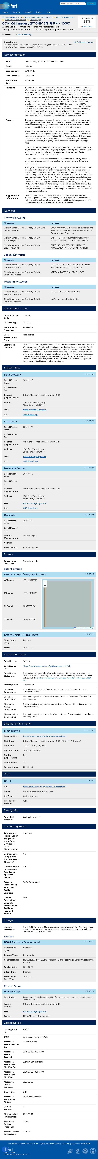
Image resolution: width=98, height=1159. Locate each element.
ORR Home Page (30, 414)
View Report (88, 26)
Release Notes (32, 1144)
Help (48, 12)
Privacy (58, 1144)
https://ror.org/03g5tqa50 (34, 409)
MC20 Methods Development (15, 20)
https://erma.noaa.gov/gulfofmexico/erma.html (44, 736)
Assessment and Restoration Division (38, 17)
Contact (22, 1144)
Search (28, 12)
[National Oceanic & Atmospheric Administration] (85, 1153)
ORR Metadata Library (13, 17)
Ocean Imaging (35, 20)
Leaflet (78, 628)
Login (5, 12)
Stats (38, 12)
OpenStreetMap (88, 628)
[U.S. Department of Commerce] (93, 1153)
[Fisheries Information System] (70, 1153)
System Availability (47, 1144)
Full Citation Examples (85, 42)
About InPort (12, 1144)
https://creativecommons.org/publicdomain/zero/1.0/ (47, 666)
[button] (45, 582)
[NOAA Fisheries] (78, 1153)
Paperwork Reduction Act (81, 1144)
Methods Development (64, 17)
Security (66, 1144)
